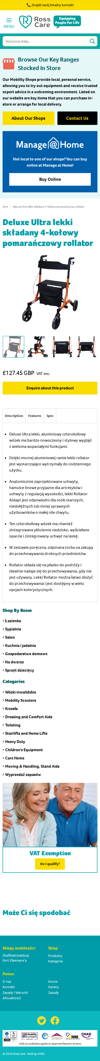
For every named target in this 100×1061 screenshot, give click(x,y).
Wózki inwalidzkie (20, 692)
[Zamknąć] (82, 8)
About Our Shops (28, 118)
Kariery (53, 987)
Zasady (53, 992)
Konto (53, 981)
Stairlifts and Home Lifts (26, 733)
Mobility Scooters (20, 700)
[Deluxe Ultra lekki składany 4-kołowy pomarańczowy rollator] (13, 347)
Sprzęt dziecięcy (19, 670)
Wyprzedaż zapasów (23, 774)
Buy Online (50, 179)
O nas (7, 981)
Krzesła (11, 708)
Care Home (14, 758)
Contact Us (77, 118)
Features (34, 415)
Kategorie (55, 961)
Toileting (13, 725)
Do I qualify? (50, 863)
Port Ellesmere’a (15, 960)
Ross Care (19, 1054)
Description (14, 415)
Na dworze (14, 662)
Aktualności (12, 998)
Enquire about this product (50, 388)
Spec (50, 415)
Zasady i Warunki (15, 992)
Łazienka (13, 620)
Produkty (55, 955)
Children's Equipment (24, 749)
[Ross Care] (50, 21)
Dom (5, 207)
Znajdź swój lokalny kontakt (53, 5)
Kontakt (9, 987)
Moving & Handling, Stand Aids (32, 766)
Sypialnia (13, 629)
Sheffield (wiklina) (16, 955)
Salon (10, 637)
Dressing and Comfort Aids (28, 717)
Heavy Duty (15, 741)
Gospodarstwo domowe (26, 653)
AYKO (40, 1054)
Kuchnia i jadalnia (20, 645)
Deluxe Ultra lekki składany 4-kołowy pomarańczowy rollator (49, 207)
